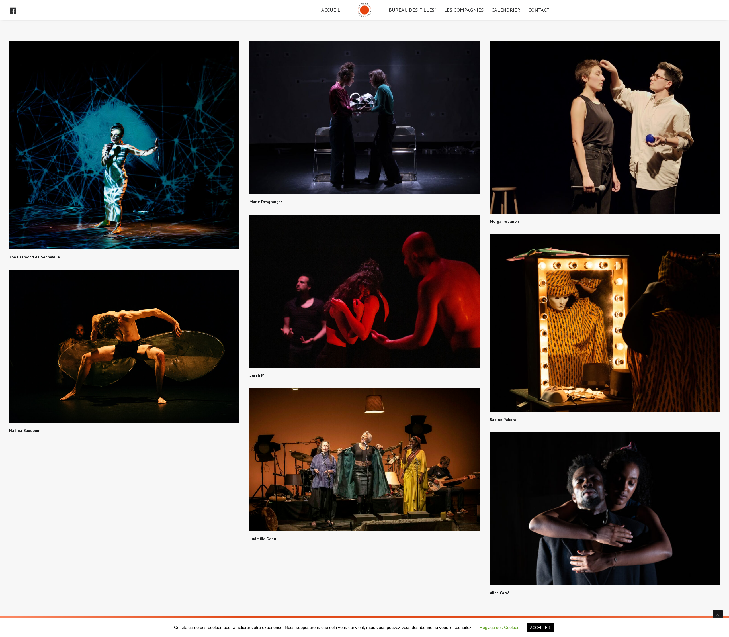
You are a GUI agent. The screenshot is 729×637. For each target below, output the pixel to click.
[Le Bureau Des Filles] (364, 10)
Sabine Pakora (503, 419)
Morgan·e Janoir (504, 221)
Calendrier (506, 10)
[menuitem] (18, 10)
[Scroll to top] (718, 614)
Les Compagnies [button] (464, 10)
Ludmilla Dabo (262, 538)
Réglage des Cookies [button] (499, 627)
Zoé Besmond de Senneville (34, 257)
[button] (18, 10)
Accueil (330, 10)
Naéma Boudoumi (25, 430)
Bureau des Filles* (412, 10)
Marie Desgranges (266, 201)
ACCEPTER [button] (540, 628)
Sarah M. (257, 375)
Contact (539, 10)
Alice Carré (499, 592)
